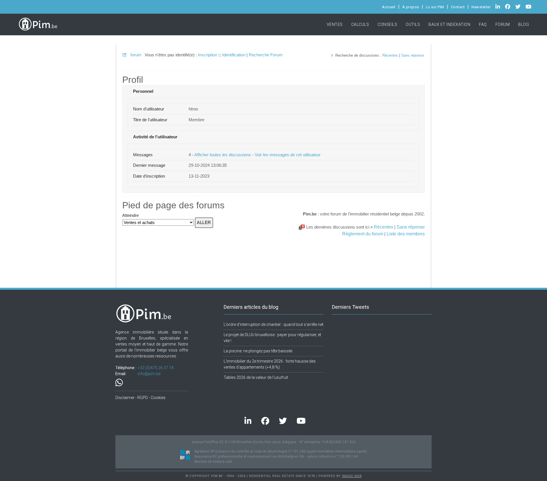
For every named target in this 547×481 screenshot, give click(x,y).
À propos (410, 7)
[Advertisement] (273, 251)
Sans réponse (412, 55)
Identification (233, 54)
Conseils (387, 24)
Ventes (335, 24)
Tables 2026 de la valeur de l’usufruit (256, 377)
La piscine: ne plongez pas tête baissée (258, 351)
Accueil (388, 7)
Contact (458, 7)
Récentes (390, 55)
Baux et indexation (449, 24)
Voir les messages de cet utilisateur (288, 154)
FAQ (483, 24)
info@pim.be (149, 373)
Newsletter (481, 7)
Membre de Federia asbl (213, 462)
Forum (502, 24)
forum (135, 54)
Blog (523, 24)
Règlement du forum (362, 233)
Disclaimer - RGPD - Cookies (140, 397)
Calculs (360, 24)
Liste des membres (406, 233)
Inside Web (352, 476)
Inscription (207, 54)
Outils (413, 24)
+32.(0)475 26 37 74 (156, 367)
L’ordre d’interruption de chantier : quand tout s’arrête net (273, 324)
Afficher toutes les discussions (222, 154)
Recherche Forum (266, 54)
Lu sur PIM (435, 7)
